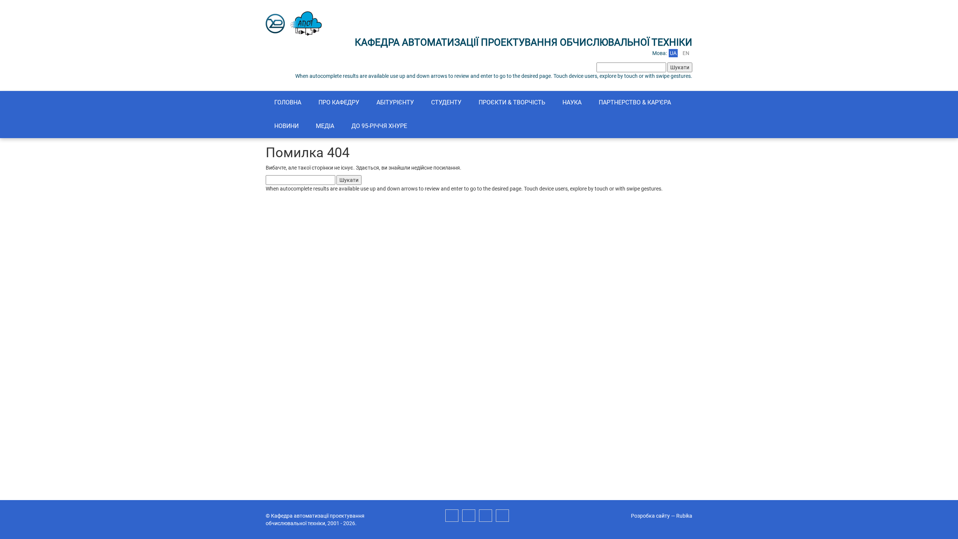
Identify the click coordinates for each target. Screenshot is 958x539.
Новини (286, 126)
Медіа (325, 126)
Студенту (446, 102)
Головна (287, 102)
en (686, 53)
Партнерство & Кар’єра (635, 102)
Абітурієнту (395, 102)
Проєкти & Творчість (512, 102)
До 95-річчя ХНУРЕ (379, 126)
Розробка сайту (650, 516)
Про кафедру (338, 102)
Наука (572, 102)
